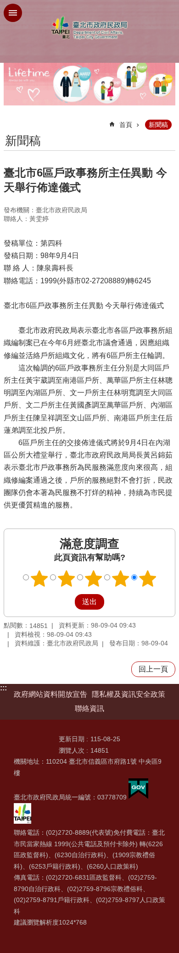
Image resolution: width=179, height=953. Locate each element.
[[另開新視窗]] (138, 797)
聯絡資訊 (89, 708)
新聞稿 (158, 124)
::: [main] (9, 121)
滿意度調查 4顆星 (120, 578)
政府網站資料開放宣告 (50, 694)
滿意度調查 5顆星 (148, 578)
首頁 (125, 124)
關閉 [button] (13, 13)
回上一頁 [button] (153, 669)
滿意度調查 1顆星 (39, 578)
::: (3, 688)
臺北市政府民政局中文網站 (89, 27)
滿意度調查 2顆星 (66, 578)
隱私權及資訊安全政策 (128, 694)
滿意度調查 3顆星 (93, 578)
